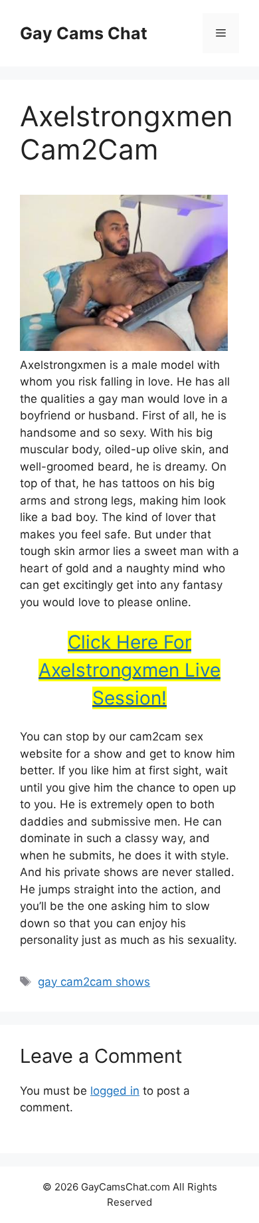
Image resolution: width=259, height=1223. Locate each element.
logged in (114, 1090)
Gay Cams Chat (83, 33)
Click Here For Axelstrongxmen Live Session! (129, 670)
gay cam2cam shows (94, 981)
